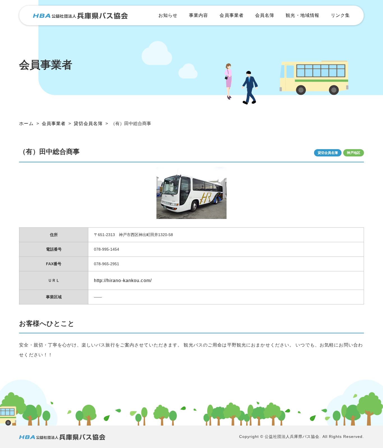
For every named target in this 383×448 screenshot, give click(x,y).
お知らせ (167, 15)
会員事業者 (232, 15)
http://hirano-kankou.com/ (123, 280)
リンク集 (340, 15)
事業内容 (198, 15)
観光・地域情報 (302, 15)
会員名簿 (264, 15)
